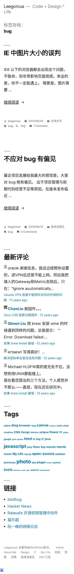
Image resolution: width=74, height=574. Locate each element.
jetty (29, 447)
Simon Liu (17, 323)
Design (25, 432)
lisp (43, 447)
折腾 (14, 557)
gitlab (65, 432)
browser (25, 425)
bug (10, 125)
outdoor (60, 454)
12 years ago (49, 315)
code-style (62, 425)
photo (24, 462)
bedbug (15, 499)
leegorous (14, 121)
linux (36, 447)
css (17, 432)
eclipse (44, 432)
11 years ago (18, 300)
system (56, 462)
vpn (28, 470)
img (23, 125)
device (35, 432)
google (7, 439)
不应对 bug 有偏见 (30, 159)
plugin (41, 462)
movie (61, 447)
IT (42, 439)
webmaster (45, 470)
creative (8, 432)
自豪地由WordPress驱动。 (35, 547)
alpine (7, 425)
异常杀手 (56, 121)
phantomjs (10, 462)
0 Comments (29, 231)
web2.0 (34, 470)
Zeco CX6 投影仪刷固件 (20, 315)
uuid (23, 470)
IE (17, 125)
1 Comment (40, 125)
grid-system (17, 439)
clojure (52, 426)
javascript (15, 446)
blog (15, 425)
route (49, 463)
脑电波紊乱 (58, 226)
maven (51, 447)
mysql (27, 454)
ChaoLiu (15, 308)
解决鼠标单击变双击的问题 (22, 358)
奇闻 (57, 552)
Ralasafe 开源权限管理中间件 (33, 513)
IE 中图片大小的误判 (32, 53)
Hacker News (19, 506)
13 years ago (53, 358)
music (8, 454)
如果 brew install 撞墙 (19, 343)
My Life (17, 454)
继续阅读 (14, 102)
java (48, 439)
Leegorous (14, 6)
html (28, 439)
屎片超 (13, 520)
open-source (43, 453)
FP (60, 432)
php (34, 462)
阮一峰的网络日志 (23, 526)
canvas (43, 425)
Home (60, 547)
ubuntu (17, 470)
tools (8, 469)
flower (54, 432)
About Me (10, 552)
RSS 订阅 (45, 557)
